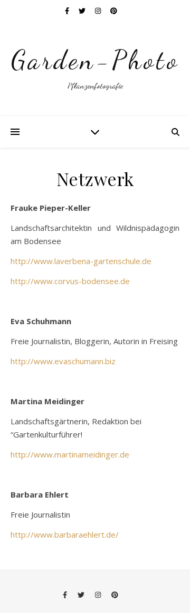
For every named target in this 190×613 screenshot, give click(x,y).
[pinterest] (113, 10)
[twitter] (83, 10)
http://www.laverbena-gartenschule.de (81, 261)
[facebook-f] (68, 10)
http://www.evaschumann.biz (63, 361)
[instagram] (98, 10)
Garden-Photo (95, 60)
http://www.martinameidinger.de (70, 454)
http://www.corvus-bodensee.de (70, 281)
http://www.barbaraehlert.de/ (65, 534)
